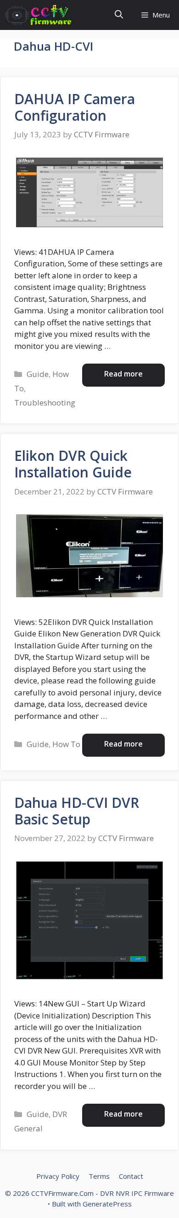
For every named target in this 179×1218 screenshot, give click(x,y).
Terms (99, 1176)
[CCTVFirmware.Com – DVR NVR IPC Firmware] (38, 15)
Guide (38, 374)
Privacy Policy (57, 1176)
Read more (123, 374)
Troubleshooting (44, 402)
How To (66, 744)
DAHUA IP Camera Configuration (74, 107)
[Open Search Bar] (119, 15)
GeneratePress (107, 1203)
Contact (131, 1176)
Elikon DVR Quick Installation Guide (73, 464)
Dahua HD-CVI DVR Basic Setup (76, 811)
